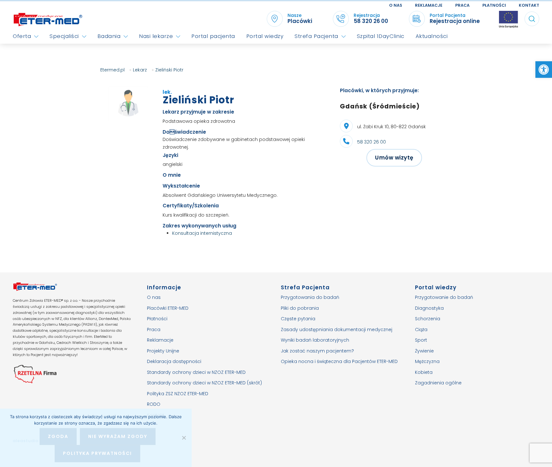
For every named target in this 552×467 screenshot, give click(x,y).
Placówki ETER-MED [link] (167, 308)
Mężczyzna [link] (427, 361)
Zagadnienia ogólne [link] (438, 383)
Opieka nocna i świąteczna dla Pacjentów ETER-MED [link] (339, 361)
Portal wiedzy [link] (265, 36)
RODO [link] (153, 404)
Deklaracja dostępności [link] (174, 361)
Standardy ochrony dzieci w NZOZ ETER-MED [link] (196, 372)
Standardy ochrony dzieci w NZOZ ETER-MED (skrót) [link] (204, 383)
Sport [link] (421, 340)
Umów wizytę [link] (394, 157)
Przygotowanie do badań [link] (444, 297)
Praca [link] (462, 5)
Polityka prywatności (97, 453)
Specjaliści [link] (64, 36)
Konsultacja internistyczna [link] (202, 233)
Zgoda (58, 436)
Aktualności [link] (432, 36)
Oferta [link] (22, 36)
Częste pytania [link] (298, 318)
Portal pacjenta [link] (213, 36)
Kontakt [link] (529, 5)
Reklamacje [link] (428, 5)
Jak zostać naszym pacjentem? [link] (317, 351)
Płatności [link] (494, 5)
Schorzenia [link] (427, 318)
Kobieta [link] (424, 372)
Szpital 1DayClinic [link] (380, 36)
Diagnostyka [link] (429, 308)
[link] (543, 69)
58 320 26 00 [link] (371, 142)
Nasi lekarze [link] (156, 36)
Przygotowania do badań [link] (310, 297)
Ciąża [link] (421, 329)
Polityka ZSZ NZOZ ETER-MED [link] (177, 393)
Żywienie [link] (424, 351)
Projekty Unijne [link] (163, 351)
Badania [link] (109, 36)
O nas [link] (395, 5)
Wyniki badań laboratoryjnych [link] (315, 340)
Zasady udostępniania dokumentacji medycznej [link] (336, 329)
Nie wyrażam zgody (117, 436)
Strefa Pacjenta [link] (316, 36)
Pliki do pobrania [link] (300, 308)
